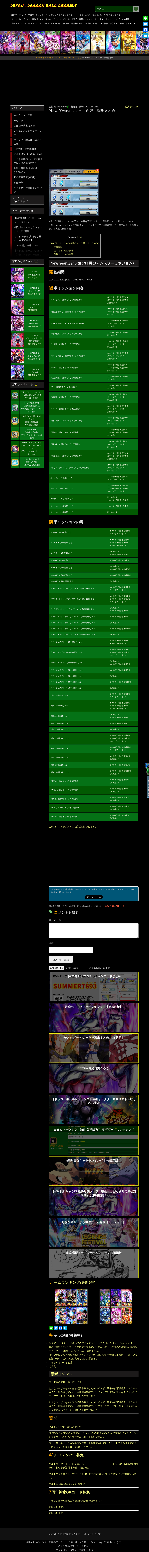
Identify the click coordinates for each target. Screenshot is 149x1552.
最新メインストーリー (88, 19)
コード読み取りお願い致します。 (66, 1382)
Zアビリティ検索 (122, 19)
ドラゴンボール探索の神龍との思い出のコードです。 (77, 1500)
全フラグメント (34, 23)
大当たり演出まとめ (93, 15)
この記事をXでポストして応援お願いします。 (73, 826)
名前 (51, 943)
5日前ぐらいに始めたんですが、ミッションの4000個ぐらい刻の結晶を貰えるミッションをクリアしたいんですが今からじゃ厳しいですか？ (94, 1435)
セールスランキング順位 (66, 19)
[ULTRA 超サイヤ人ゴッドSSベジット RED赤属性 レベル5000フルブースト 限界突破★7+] (113, 42)
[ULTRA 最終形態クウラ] (7, 42)
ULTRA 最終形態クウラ (26, 245)
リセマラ (79, 15)
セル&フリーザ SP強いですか (65, 1427)
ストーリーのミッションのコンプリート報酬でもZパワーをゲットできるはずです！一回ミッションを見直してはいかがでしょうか (92, 1445)
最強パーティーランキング (43, 19)
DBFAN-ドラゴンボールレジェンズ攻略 (80, 1534)
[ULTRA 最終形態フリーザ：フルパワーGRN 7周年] (52, 42)
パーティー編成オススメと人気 (28, 142)
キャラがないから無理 (60, 1362)
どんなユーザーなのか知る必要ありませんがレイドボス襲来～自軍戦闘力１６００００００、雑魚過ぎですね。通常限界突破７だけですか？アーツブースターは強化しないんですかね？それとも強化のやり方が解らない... (93, 1406)
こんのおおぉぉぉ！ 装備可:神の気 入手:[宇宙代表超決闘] (31, 462)
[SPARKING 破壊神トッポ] (68, 42)
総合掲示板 (76, 23)
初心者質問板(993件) (24, 177)
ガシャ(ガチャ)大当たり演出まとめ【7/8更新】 (28, 238)
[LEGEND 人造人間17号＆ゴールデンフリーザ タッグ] (37, 42)
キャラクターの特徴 (51, 23)
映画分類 (18, 182)
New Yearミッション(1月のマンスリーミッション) (74, 243)
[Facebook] (145, 30)
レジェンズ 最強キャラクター (61, 15)
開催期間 (58, 247)
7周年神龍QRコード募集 (69, 1492)
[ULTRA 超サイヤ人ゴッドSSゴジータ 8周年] (83, 42)
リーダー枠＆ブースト (20, 19)
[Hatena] (145, 36)
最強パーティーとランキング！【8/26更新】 (28, 229)
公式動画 (66, 23)
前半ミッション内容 (63, 254)
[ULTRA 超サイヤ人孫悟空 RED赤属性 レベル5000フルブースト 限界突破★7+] (128, 42)
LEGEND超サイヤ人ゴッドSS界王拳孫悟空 (34, 338)
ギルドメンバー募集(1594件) (28, 154)
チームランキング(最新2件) (72, 1282)
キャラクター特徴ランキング (28, 189)
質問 (53, 1418)
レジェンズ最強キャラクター (28, 133)
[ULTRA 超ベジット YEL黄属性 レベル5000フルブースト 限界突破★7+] (98, 42)
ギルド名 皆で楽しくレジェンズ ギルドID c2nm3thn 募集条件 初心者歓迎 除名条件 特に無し (94, 1466)
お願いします (56, 1513)
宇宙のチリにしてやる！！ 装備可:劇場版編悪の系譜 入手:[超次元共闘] (31, 395)
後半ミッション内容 (63, 250)
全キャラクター (106, 19)
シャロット (125, 23)
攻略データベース (18, 15)
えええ (52, 1366)
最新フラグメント (18, 23)
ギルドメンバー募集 (66, 1455)
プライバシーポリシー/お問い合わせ (74, 1550)
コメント (55, 920)
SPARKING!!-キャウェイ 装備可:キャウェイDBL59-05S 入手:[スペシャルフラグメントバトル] (31, 448)
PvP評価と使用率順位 (25, 149)
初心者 (112, 23)
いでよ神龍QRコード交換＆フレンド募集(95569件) (28, 161)
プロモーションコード (37, 15)
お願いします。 (57, 1507)
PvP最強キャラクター (113, 15)
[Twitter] (145, 24)
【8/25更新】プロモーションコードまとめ (27, 220)
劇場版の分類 (91, 23)
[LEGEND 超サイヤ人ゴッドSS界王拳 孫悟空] (22, 42)
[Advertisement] (94, 137)
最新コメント (61, 1373)
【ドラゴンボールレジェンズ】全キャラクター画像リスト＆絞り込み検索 (28, 254)
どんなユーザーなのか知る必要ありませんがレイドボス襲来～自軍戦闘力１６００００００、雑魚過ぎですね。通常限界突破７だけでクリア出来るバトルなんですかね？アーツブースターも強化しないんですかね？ (93, 1392)
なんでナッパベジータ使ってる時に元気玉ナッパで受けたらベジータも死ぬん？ (91, 1343)
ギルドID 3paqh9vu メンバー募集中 (67, 1484)
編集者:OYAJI (132, 106)
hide (79, 237)
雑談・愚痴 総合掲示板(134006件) (26, 170)
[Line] (145, 18)
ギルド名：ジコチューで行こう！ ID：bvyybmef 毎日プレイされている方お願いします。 (92, 1476)
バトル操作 (103, 23)
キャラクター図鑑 (23, 115)
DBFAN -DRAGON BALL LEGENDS (43, 5)
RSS (136, 23)
